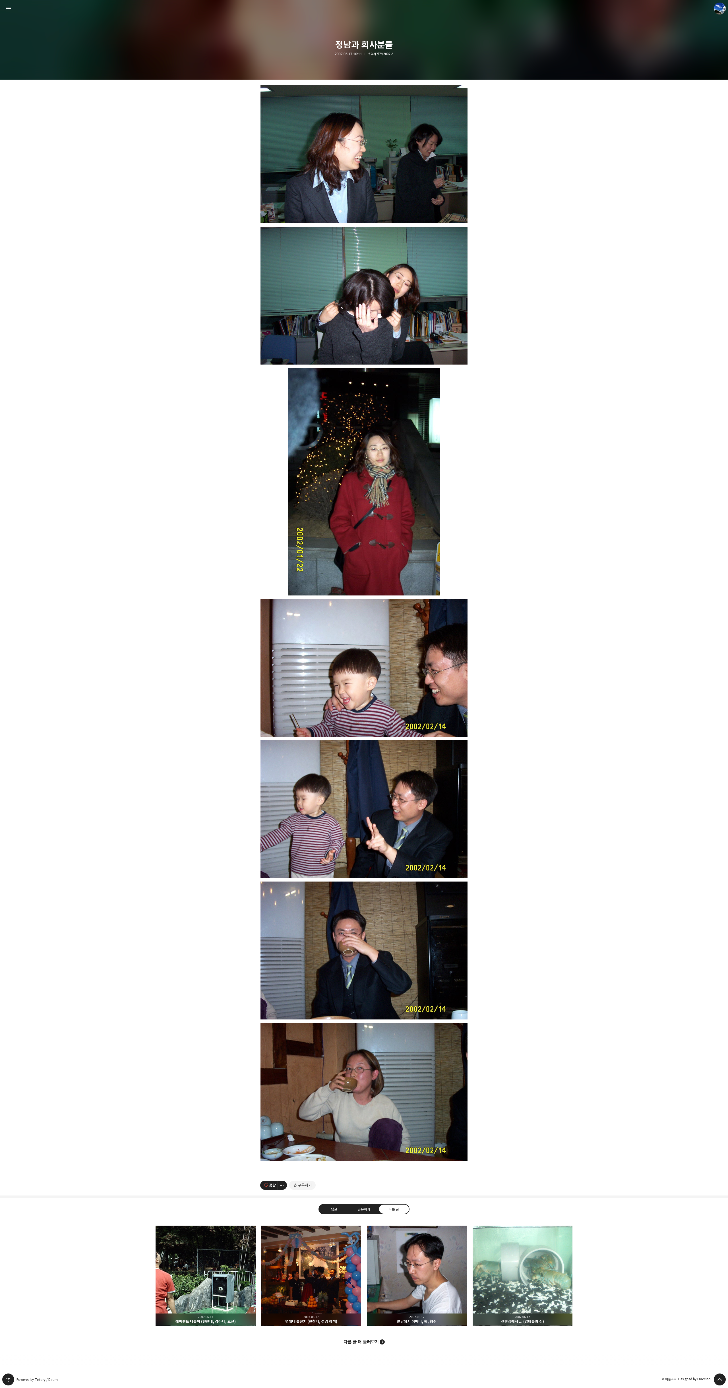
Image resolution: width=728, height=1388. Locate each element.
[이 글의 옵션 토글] (282, 1185)
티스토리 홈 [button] (8, 1379)
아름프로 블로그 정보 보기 (720, 8)
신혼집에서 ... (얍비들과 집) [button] (523, 1276)
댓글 (334, 1209)
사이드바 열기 (8, 8)
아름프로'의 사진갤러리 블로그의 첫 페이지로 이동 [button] (364, 8)
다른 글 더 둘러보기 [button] (361, 1342)
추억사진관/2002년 (380, 54)
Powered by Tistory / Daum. (37, 1379)
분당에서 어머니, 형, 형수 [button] (417, 1276)
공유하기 (364, 1209)
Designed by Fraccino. (695, 1379)
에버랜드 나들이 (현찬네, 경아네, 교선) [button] (206, 1276)
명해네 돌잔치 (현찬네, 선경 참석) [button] (311, 1276)
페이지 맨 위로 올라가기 (720, 1379)
